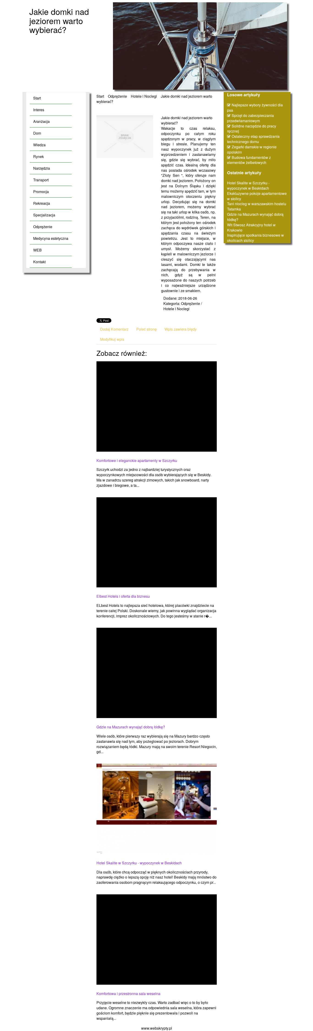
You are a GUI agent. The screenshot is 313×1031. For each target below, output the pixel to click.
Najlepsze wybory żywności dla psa (255, 107)
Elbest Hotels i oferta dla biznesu (123, 596)
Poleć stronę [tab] (146, 329)
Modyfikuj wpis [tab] (112, 339)
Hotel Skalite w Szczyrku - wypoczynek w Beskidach (139, 863)
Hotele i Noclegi (144, 96)
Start (100, 96)
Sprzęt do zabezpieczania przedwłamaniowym (250, 118)
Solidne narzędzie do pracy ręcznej (251, 128)
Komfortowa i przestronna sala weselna (128, 994)
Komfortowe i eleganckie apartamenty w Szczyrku (136, 461)
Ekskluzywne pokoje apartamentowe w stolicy (257, 196)
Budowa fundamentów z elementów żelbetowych (249, 160)
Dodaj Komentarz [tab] (114, 329)
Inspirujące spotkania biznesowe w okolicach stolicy (255, 237)
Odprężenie (117, 96)
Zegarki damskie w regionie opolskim (252, 149)
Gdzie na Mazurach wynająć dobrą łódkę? (130, 727)
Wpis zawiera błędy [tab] (181, 329)
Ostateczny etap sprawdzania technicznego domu (253, 139)
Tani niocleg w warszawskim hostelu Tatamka (256, 206)
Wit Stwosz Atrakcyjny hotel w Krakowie (251, 227)
